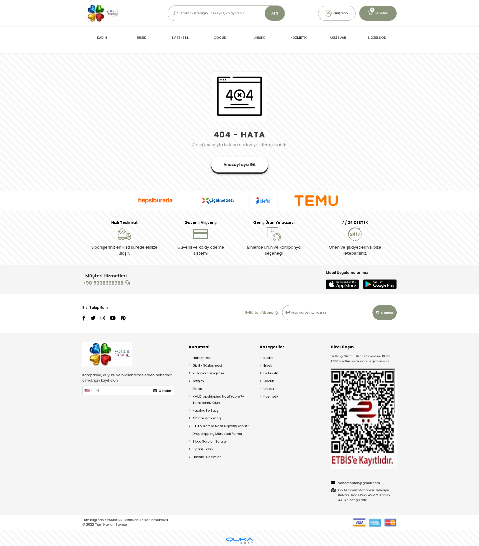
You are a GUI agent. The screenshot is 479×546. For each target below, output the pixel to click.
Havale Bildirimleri (207, 457)
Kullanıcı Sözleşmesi (209, 373)
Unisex (268, 388)
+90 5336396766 (103, 282)
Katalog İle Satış (205, 410)
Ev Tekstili (270, 373)
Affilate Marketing (207, 418)
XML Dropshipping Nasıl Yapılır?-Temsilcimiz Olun (218, 399)
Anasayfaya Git (240, 164)
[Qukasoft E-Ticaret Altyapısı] (239, 541)
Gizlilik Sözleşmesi (207, 365)
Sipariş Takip (203, 449)
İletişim (198, 381)
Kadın (268, 357)
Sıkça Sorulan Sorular (210, 441)
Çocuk (268, 381)
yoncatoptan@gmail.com (359, 483)
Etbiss (197, 388)
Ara (274, 13)
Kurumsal (199, 347)
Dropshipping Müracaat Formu (217, 433)
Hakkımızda (202, 357)
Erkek (267, 365)
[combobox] (88, 390)
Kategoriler (272, 347)
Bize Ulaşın (342, 347)
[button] (337, 13)
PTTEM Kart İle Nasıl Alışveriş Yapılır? (221, 426)
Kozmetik (270, 396)
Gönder (387, 312)
